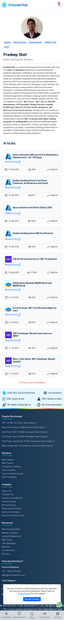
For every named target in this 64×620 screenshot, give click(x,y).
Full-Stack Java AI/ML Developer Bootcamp (24, 436)
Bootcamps (8, 459)
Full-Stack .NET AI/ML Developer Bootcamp (24, 432)
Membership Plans (11, 529)
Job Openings (9, 543)
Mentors (6, 546)
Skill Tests (7, 539)
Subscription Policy (11, 508)
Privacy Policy (9, 501)
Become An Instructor (13, 515)
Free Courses (9, 470)
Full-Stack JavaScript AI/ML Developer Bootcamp (27, 441)
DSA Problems (9, 477)
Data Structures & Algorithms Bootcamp (23, 427)
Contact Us (8, 494)
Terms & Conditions (12, 497)
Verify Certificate (11, 511)
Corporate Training (11, 466)
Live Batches (8, 550)
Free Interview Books (12, 473)
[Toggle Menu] (32, 614)
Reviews (6, 553)
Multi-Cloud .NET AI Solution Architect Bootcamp (27, 445)
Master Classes (10, 532)
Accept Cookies (32, 599)
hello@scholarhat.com (13, 575)
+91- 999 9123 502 (11, 571)
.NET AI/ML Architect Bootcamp (18, 422)
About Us (6, 490)
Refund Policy (9, 504)
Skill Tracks (7, 463)
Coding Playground (11, 536)
